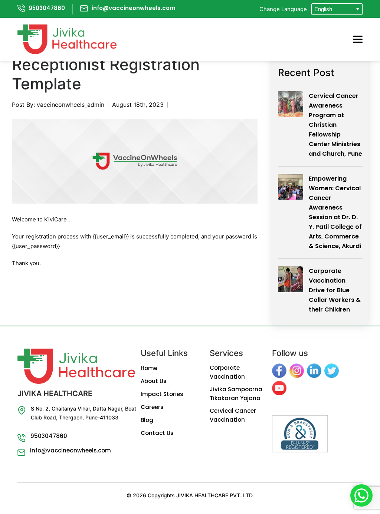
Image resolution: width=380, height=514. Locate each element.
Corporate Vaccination (227, 372)
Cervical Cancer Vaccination (233, 415)
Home (149, 368)
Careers (152, 407)
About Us (154, 381)
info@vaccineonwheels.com (134, 8)
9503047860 (47, 8)
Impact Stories (162, 394)
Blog (147, 420)
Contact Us (157, 433)
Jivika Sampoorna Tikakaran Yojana (236, 393)
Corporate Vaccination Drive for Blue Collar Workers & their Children (335, 290)
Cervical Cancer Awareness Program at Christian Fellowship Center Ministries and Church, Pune (335, 125)
